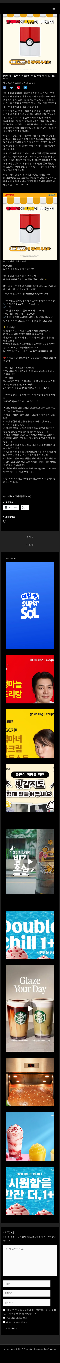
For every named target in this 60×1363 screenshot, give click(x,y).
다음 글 (30, 544)
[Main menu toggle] (54, 8)
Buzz (17, 83)
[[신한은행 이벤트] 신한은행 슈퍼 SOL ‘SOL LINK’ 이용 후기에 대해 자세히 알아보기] (30, 605)
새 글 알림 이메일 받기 (17, 1322)
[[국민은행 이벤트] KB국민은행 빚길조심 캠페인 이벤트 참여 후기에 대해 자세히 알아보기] (30, 861)
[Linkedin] (25, 87)
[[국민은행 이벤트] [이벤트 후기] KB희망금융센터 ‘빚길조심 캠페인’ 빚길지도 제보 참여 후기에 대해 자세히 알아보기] (30, 788)
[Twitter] (11, 87)
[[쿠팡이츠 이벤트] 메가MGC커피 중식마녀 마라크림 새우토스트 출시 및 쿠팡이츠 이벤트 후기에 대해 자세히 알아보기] (30, 733)
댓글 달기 (7, 83)
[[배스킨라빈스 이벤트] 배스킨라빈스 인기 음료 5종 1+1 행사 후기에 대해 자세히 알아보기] (30, 1190)
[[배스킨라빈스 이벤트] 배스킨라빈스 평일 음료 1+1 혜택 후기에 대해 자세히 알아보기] (30, 935)
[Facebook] (4, 87)
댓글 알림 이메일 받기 (16, 1318)
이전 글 (30, 537)
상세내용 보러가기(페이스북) (17, 496)
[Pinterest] (18, 87)
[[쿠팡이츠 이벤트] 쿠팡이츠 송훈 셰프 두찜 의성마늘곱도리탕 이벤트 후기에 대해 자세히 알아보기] (30, 679)
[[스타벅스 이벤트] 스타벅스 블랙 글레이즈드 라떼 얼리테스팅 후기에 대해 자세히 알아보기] (30, 1008)
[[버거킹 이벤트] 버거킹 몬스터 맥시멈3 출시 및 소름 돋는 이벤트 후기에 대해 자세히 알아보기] (30, 1081)
